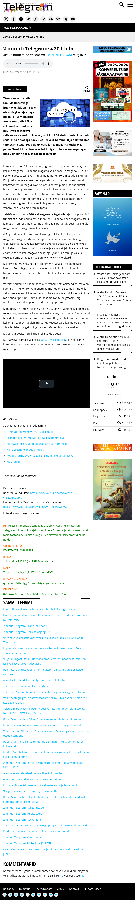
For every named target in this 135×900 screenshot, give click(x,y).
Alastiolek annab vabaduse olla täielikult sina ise (33, 773)
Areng (6, 37)
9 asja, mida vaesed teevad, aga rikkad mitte (30, 791)
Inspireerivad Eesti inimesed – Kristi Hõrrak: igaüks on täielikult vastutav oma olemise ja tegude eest (114, 320)
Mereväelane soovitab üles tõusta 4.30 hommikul (37, 444)
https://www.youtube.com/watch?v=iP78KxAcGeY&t (35, 507)
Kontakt (74, 889)
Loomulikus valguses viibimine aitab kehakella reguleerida (39, 609)
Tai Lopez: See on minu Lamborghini (25, 686)
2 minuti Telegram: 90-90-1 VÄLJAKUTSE (27, 843)
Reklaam (8, 889)
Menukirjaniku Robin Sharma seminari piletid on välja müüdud (42, 725)
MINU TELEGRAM (59, 55)
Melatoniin (13, 461)
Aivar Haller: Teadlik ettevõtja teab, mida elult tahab (35, 680)
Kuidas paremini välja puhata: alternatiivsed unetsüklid (37, 831)
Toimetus (24, 889)
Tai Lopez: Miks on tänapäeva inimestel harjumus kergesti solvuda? (44, 692)
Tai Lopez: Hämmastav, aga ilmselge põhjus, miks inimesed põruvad (45, 825)
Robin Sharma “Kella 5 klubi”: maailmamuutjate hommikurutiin (42, 719)
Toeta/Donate (43, 889)
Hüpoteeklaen (92, 889)
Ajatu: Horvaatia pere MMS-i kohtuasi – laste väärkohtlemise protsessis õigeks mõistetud (114, 343)
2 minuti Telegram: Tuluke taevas (23, 813)
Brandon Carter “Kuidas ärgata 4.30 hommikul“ (36, 438)
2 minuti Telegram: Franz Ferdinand (25, 626)
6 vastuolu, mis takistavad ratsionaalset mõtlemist (34, 779)
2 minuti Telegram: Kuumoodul (22, 837)
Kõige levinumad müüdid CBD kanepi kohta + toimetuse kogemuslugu (112, 363)
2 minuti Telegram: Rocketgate (22, 819)
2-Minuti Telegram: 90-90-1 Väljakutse (30, 432)
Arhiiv (60, 889)
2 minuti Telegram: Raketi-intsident (24, 807)
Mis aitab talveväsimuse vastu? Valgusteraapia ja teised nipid (41, 785)
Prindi (86, 90)
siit (82, 875)
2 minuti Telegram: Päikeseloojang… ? (26, 632)
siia (61, 875)
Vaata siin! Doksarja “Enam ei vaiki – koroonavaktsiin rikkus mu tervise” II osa (113, 278)
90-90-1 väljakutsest (53, 340)
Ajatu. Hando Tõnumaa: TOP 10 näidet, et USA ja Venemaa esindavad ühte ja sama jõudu (114, 298)
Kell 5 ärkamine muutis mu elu (25, 449)
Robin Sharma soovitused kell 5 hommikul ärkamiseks (40, 455)
